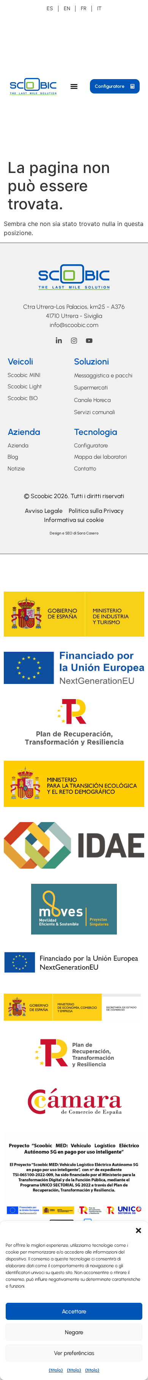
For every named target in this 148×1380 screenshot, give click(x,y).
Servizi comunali (94, 412)
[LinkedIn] (58, 340)
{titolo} (56, 1370)
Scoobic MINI (24, 375)
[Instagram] (74, 340)
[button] (138, 1230)
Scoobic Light (25, 386)
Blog (13, 456)
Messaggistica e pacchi (103, 375)
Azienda (18, 445)
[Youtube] (89, 340)
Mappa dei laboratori (100, 456)
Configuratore (91, 445)
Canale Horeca (92, 400)
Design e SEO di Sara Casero (74, 533)
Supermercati (91, 387)
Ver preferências (74, 1353)
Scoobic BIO (23, 398)
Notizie (16, 468)
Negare (74, 1332)
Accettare (74, 1311)
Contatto (85, 468)
